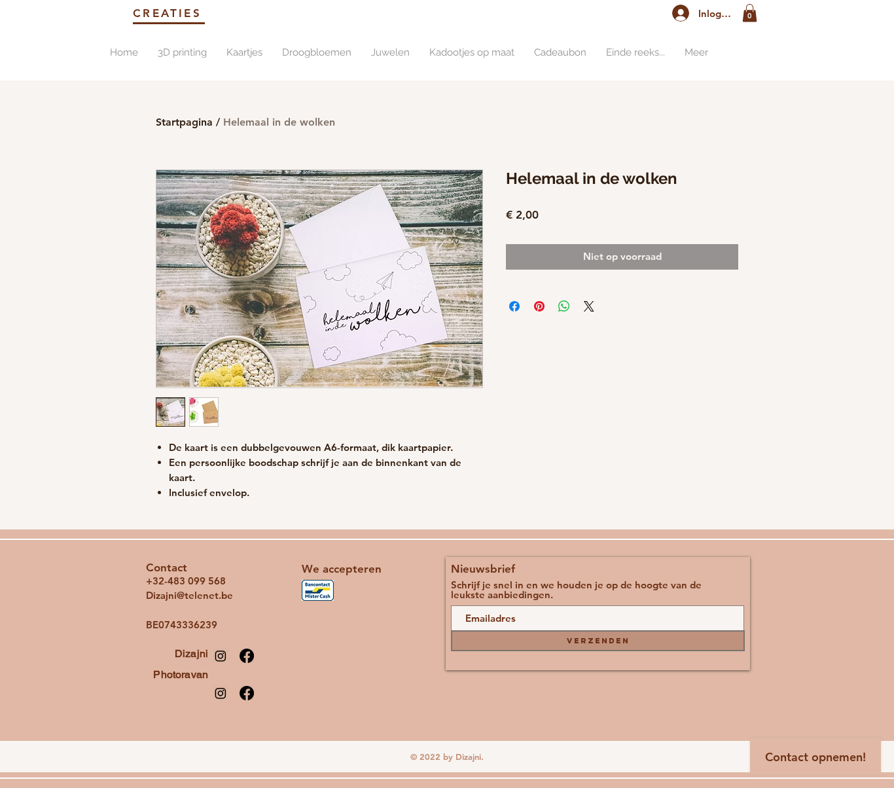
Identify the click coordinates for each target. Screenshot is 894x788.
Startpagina (184, 122)
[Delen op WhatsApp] (564, 306)
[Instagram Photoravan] (220, 693)
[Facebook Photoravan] (247, 693)
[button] (749, 13)
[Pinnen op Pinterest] (539, 306)
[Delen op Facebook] (514, 306)
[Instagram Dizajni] (220, 656)
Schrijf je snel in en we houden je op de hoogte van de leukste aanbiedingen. (576, 590)
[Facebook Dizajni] (247, 656)
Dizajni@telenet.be (189, 595)
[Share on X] (589, 306)
